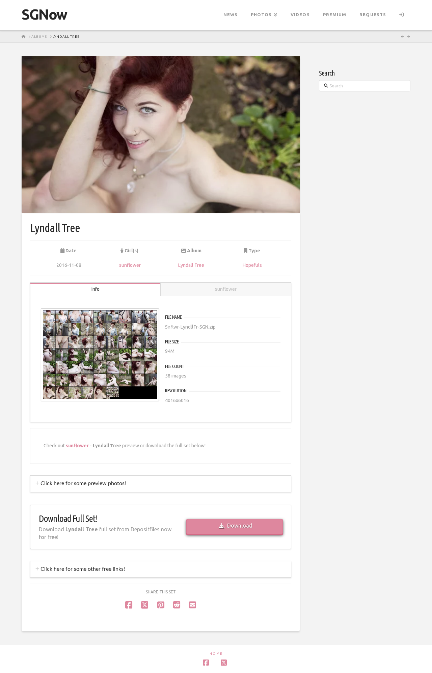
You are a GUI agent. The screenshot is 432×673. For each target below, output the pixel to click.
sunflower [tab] (226, 289)
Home (216, 653)
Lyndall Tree (191, 265)
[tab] (160, 484)
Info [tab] (95, 289)
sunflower (130, 265)
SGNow (44, 14)
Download (239, 526)
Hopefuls (252, 265)
